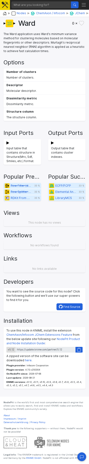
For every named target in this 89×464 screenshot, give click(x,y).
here (28, 360)
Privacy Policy (37, 422)
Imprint (22, 418)
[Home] (5, 13)
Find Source (71, 307)
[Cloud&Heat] (15, 442)
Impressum (10, 418)
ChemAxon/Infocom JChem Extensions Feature (39, 334)
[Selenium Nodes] (52, 442)
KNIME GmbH (33, 458)
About (7, 415)
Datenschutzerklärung (16, 422)
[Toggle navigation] (84, 4)
